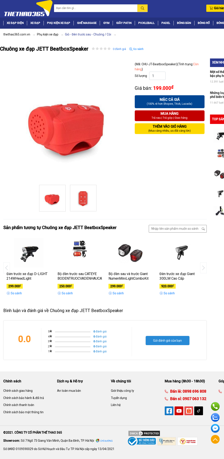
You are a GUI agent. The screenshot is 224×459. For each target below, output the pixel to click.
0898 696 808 (194, 391)
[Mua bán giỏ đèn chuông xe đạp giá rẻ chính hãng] (28, 8)
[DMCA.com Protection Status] (144, 433)
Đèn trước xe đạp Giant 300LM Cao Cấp (177, 276)
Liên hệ (116, 405)
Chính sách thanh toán (18, 405)
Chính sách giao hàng (18, 390)
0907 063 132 (194, 398)
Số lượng (141, 76)
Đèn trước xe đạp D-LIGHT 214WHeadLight (27, 276)
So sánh (138, 49)
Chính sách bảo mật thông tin (23, 412)
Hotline (215, 406)
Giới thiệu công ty (122, 390)
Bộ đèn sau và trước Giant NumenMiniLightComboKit (128, 276)
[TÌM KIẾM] (142, 8)
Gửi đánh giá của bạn (167, 340)
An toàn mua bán (69, 390)
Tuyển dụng (119, 398)
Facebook (215, 428)
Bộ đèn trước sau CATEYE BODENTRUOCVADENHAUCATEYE (80, 276)
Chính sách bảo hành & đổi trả (23, 398)
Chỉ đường (106, 441)
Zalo (215, 417)
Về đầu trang (215, 439)
